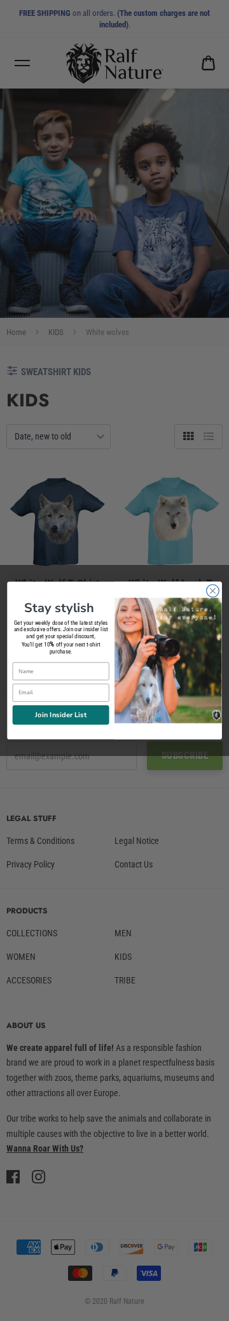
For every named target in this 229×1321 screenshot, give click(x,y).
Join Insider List (61, 714)
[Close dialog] (213, 591)
